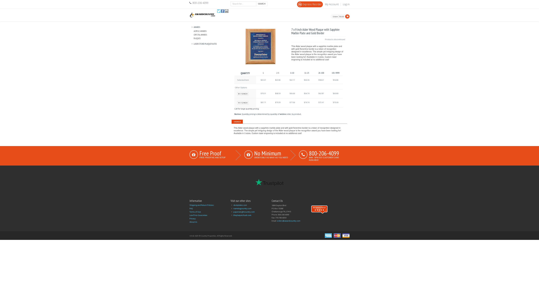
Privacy (192, 218)
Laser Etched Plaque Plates (205, 44)
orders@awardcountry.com (288, 221)
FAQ (191, 208)
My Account (332, 4)
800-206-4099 (324, 153)
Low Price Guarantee (198, 215)
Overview (237, 121)
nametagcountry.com (242, 208)
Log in (346, 4)
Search (261, 3)
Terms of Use (195, 212)
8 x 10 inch (242, 93)
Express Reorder (312, 4)
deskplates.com (240, 205)
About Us (193, 222)
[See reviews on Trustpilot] (319, 209)
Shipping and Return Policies (201, 205)
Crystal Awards (200, 34)
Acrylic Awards (200, 31)
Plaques (197, 38)
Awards (197, 27)
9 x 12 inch (242, 102)
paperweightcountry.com (244, 212)
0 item (335, 17)
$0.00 (341, 16)
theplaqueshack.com (242, 215)
